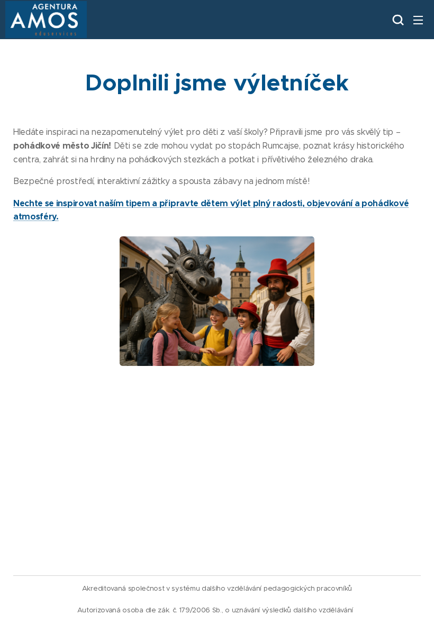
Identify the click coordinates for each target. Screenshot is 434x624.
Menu (418, 19)
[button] (397, 19)
